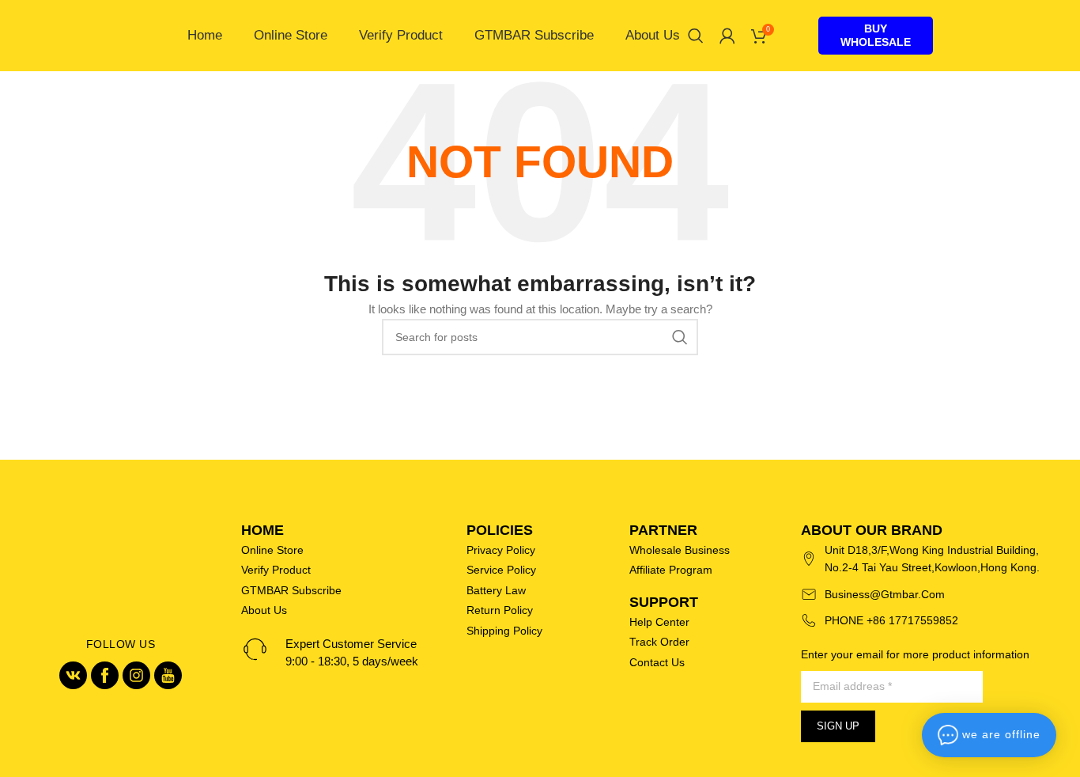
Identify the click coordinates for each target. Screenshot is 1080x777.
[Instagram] (136, 675)
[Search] (696, 35)
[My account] (727, 35)
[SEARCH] (680, 337)
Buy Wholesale (875, 35)
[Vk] (73, 675)
